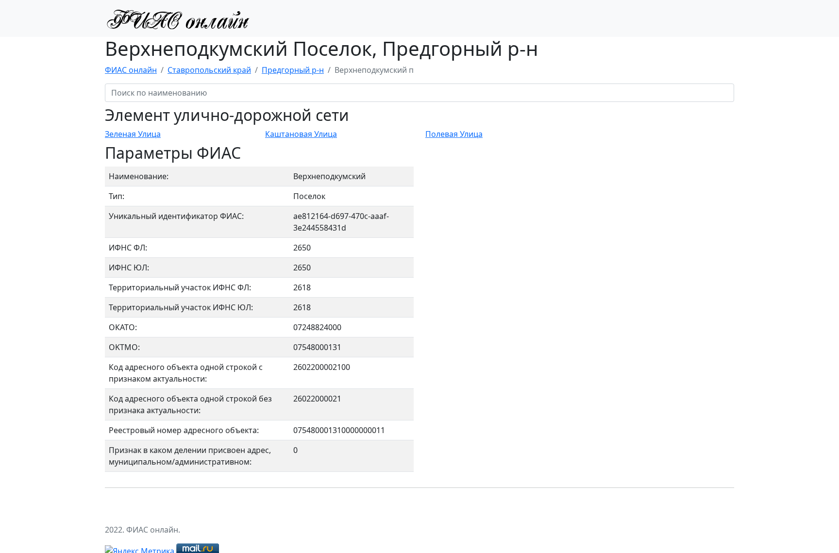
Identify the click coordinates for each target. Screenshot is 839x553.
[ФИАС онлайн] (178, 18)
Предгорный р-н (293, 70)
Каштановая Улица (301, 134)
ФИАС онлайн (131, 70)
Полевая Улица (454, 134)
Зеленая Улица (133, 134)
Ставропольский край (209, 70)
